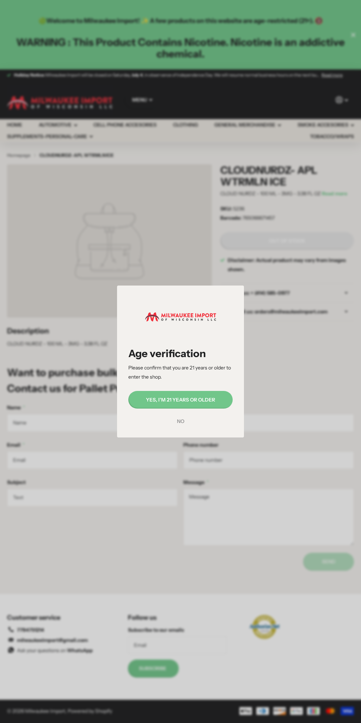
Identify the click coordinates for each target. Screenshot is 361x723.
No (180, 421)
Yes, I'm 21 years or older (180, 400)
